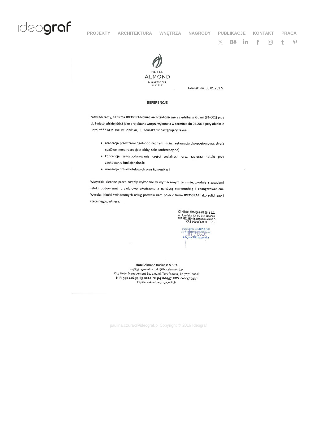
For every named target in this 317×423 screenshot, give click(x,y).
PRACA (289, 33)
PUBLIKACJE (231, 33)
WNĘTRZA (170, 33)
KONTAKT (263, 33)
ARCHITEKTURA (135, 33)
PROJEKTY (98, 33)
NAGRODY (200, 33)
